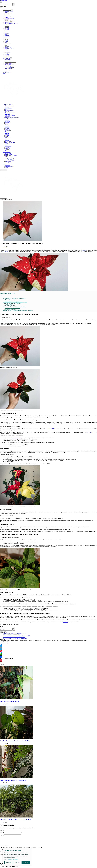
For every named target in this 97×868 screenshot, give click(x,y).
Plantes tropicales (6, 116)
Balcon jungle (8, 153)
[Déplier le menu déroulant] (10, 152)
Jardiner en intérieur (7, 104)
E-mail (2, 832)
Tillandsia (7, 149)
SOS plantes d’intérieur (10, 115)
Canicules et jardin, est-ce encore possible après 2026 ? (14, 633)
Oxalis (6, 136)
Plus (4, 163)
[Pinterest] (2, 626)
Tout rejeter (17, 862)
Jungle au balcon (6, 152)
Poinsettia (7, 140)
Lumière (7, 111)
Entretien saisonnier (9, 110)
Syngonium (7, 148)
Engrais (6, 109)
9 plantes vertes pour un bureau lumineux (11, 634)
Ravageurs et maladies (10, 112)
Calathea (7, 124)
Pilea (6, 139)
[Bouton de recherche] (13, 629)
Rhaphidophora (8, 141)
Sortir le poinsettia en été (10, 309)
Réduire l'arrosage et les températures (13, 303)
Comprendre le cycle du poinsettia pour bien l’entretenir (14, 298)
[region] (17, 856)
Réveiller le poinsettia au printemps (12, 308)
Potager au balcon (9, 158)
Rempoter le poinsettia (10, 305)
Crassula (7, 128)
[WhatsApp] (48, 654)
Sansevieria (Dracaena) (10, 142)
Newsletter (7, 165)
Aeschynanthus (8, 118)
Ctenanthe (7, 129)
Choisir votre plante (9, 105)
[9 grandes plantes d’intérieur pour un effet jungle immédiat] (16, 777)
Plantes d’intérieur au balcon (11, 155)
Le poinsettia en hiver (9, 299)
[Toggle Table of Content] (1, 296)
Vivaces (9, 162)
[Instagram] (48, 660)
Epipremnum (8, 130)
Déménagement (8, 108)
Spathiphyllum (8, 146)
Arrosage (7, 106)
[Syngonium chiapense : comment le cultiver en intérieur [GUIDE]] (16, 738)
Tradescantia (7, 150)
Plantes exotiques (8, 154)
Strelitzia (7, 147)
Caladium (7, 123)
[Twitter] (48, 646)
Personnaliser (8, 862)
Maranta (7, 134)
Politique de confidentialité (13, 859)
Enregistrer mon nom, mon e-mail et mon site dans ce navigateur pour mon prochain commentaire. (21, 847)
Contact (7, 167)
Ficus (6, 131)
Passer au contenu (3, 0)
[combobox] (6, 630)
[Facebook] (1, 626)
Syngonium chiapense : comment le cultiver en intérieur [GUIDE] (16, 635)
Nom (1, 830)
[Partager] (48, 657)
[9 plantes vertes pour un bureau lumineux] (16, 698)
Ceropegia (7, 125)
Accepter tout (25, 862)
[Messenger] (48, 652)
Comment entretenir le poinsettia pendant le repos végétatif (15, 302)
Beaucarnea (7, 122)
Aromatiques (10, 159)
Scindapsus (7, 143)
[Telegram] (48, 649)
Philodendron (8, 137)
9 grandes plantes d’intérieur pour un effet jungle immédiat (15, 638)
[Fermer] (30, 849)
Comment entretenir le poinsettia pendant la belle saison (14, 306)
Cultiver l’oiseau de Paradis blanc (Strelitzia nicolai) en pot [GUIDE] (15, 819)
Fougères (7, 133)
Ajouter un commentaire (5, 844)
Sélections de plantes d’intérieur (11, 117)
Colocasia (7, 127)
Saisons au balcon (9, 156)
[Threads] (48, 655)
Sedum (6, 144)
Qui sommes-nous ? (9, 166)
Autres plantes (8, 161)
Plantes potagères (11, 160)
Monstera (7, 135)
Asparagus (7, 121)
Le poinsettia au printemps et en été (12, 300)
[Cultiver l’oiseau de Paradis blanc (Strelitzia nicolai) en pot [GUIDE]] (16, 817)
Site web (2, 835)
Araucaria (7, 120)
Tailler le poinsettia (9, 304)
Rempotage (7, 114)
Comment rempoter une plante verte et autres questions (14, 637)
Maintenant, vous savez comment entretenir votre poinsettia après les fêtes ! (18, 310)
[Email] (48, 647)
